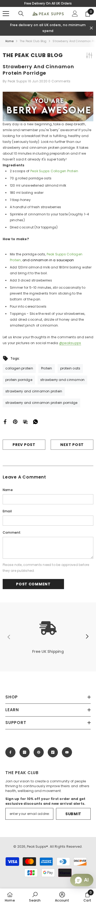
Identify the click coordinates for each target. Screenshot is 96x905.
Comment (12, 532)
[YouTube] (67, 752)
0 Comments (59, 81)
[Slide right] (87, 636)
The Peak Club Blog (33, 41)
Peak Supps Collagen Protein (54, 171)
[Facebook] (5, 421)
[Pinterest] (15, 421)
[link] (48, 637)
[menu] (6, 13)
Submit (73, 813)
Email (7, 511)
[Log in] (75, 14)
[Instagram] (24, 752)
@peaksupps (70, 343)
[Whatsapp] (35, 421)
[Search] (21, 13)
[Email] (25, 421)
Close (91, 28)
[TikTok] (53, 752)
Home (9, 41)
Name (8, 490)
